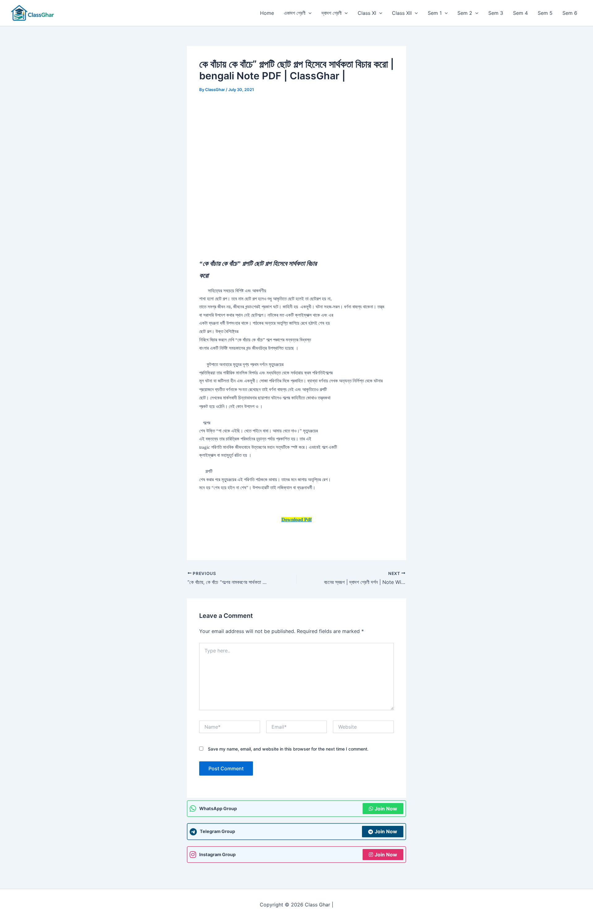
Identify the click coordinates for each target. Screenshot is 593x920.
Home (267, 13)
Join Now (386, 809)
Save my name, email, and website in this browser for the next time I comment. (288, 748)
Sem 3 (495, 13)
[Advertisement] (296, 145)
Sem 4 (520, 13)
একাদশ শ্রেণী (294, 13)
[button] (308, 13)
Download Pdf (296, 519)
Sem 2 (464, 13)
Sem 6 (569, 13)
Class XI (367, 13)
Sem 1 (435, 13)
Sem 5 (545, 13)
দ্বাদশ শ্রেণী (332, 13)
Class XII (402, 13)
